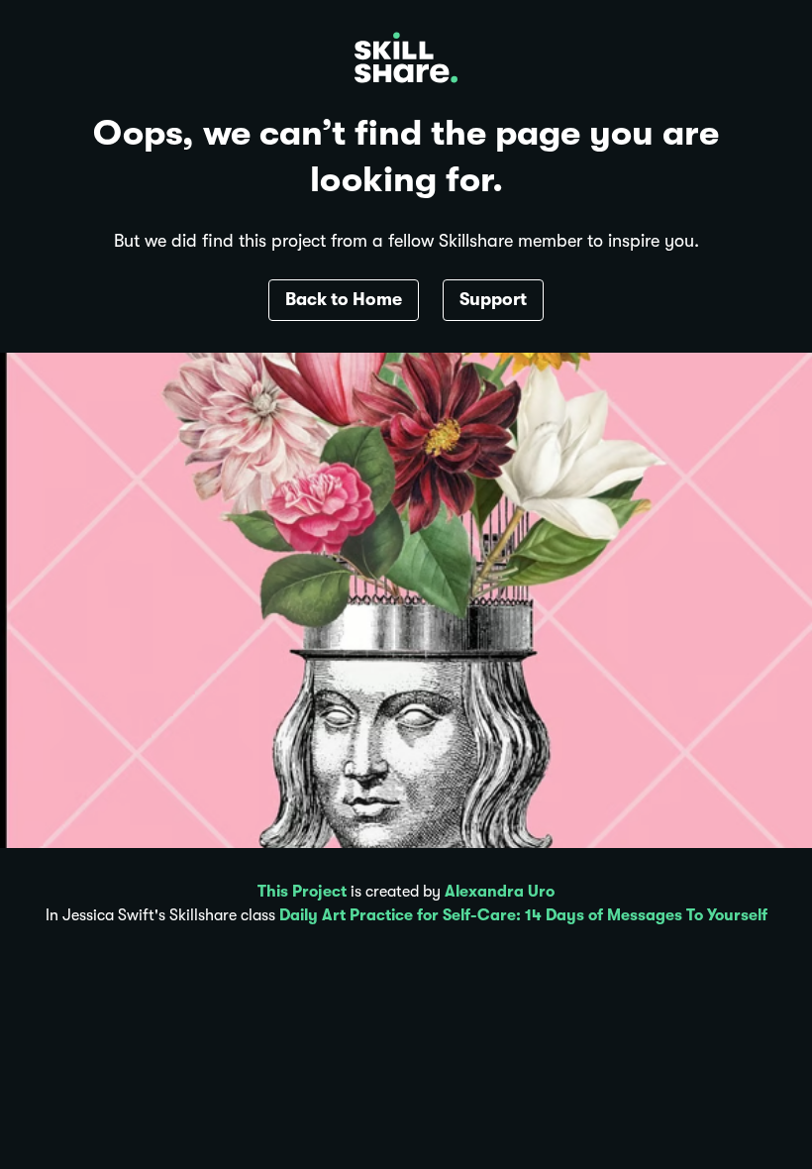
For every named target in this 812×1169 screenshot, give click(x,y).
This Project (302, 892)
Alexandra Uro (500, 892)
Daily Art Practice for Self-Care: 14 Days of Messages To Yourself (523, 915)
